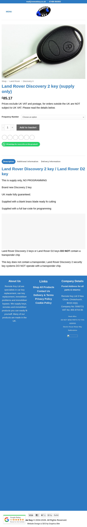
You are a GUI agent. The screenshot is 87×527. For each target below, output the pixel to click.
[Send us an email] (12, 326)
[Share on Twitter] (15, 137)
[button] (7, 11)
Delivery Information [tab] (50, 161)
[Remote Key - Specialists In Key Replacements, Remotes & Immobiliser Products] (43, 11)
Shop (4, 81)
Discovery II (28, 81)
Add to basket (28, 127)
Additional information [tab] (27, 161)
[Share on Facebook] (10, 137)
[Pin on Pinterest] (26, 137)
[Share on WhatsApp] (4, 137)
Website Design (33, 524)
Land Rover (14, 81)
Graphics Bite (54, 524)
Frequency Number (10, 117)
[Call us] (17, 326)
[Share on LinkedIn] (32, 137)
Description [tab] (8, 161)
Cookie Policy (43, 302)
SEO (44, 524)
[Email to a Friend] (21, 137)
